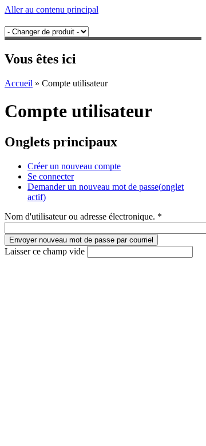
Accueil (19, 83)
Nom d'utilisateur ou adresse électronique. (83, 216)
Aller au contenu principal (51, 9)
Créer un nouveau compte (74, 166)
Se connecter (50, 176)
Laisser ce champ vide (46, 251)
